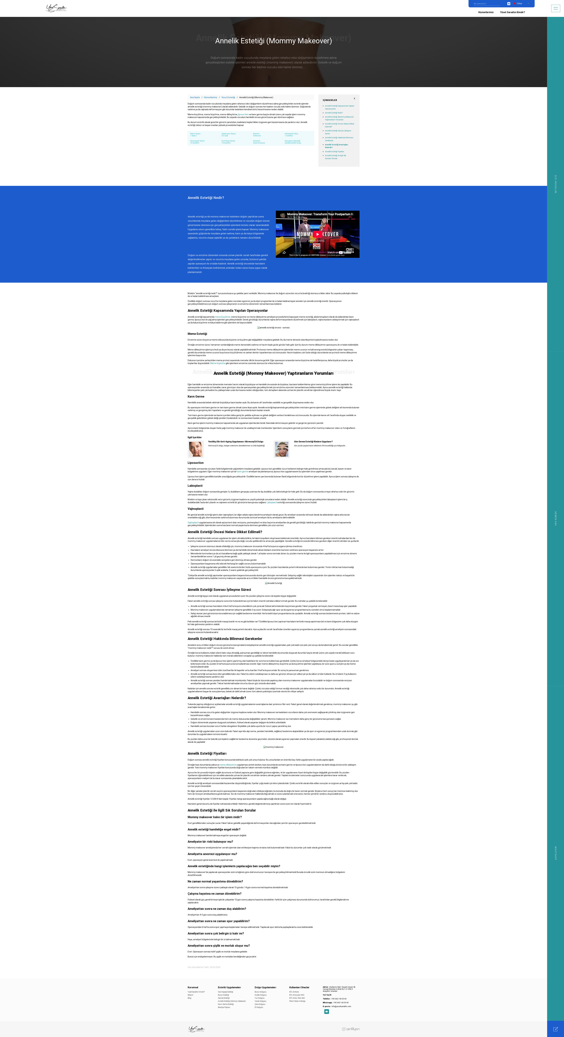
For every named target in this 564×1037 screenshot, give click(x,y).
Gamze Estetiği (224, 998)
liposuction (243, 114)
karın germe (242, 471)
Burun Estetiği (223, 995)
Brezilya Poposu (224, 1007)
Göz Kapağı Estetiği (225, 992)
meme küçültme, (223, 317)
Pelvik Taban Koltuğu (297, 1001)
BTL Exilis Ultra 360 (297, 998)
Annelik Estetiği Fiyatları (334, 152)
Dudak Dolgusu (261, 995)
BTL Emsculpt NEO (296, 995)
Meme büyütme (217, 363)
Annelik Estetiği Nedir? (334, 113)
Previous (187, 448)
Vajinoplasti (193, 522)
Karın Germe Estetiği (226, 1004)
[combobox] (522, 3)
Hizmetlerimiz (486, 12)
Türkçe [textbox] (519, 3)
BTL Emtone (294, 992)
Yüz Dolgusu (260, 998)
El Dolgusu (259, 1007)
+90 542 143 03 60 (338, 999)
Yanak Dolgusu (260, 1001)
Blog (189, 998)
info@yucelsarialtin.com (341, 1006)
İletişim (190, 995)
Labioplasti (272, 502)
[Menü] (555, 8)
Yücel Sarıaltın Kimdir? (512, 12)
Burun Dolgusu (260, 992)
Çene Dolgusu (260, 1004)
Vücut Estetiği (228, 97)
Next (359, 448)
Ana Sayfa (195, 97)
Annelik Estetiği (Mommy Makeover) (232, 1001)
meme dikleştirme (228, 765)
